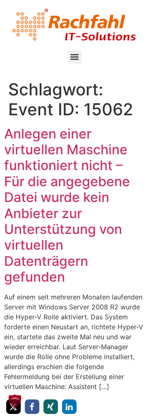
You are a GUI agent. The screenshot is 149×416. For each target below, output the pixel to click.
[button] (75, 57)
